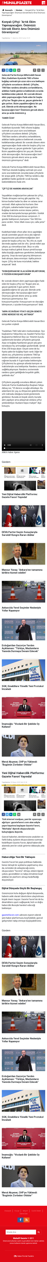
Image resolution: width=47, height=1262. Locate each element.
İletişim (25, 1211)
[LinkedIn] (10, 70)
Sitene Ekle (23, 1214)
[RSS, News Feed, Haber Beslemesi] (27, 1220)
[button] (34, 70)
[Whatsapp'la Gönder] (14, 70)
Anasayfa (7, 1211)
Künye (17, 1211)
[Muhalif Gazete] (17, 2)
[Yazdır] (18, 70)
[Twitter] (7, 70)
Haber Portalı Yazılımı (25, 1256)
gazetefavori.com (10, 915)
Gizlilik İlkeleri (36, 1211)
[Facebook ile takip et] (20, 1220)
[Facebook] (3, 70)
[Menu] (44, 3)
